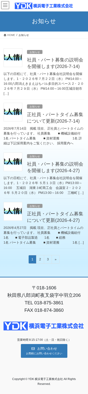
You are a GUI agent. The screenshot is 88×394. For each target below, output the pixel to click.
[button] (44, 351)
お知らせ (35, 52)
